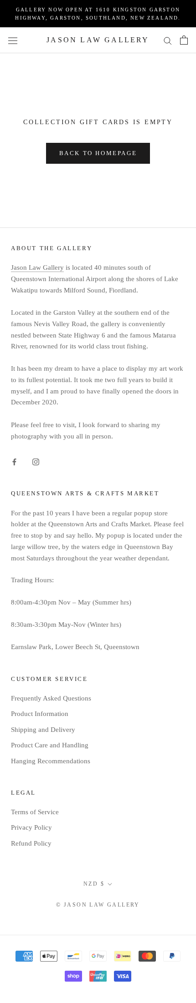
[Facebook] (14, 461)
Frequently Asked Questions (51, 698)
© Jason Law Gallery (98, 905)
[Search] (168, 40)
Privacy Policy (31, 827)
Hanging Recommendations (50, 761)
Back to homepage (98, 153)
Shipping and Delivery (43, 729)
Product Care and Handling (49, 745)
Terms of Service (35, 812)
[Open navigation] (12, 40)
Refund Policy (31, 843)
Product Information (39, 713)
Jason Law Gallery (37, 267)
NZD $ (93, 884)
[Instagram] (35, 461)
